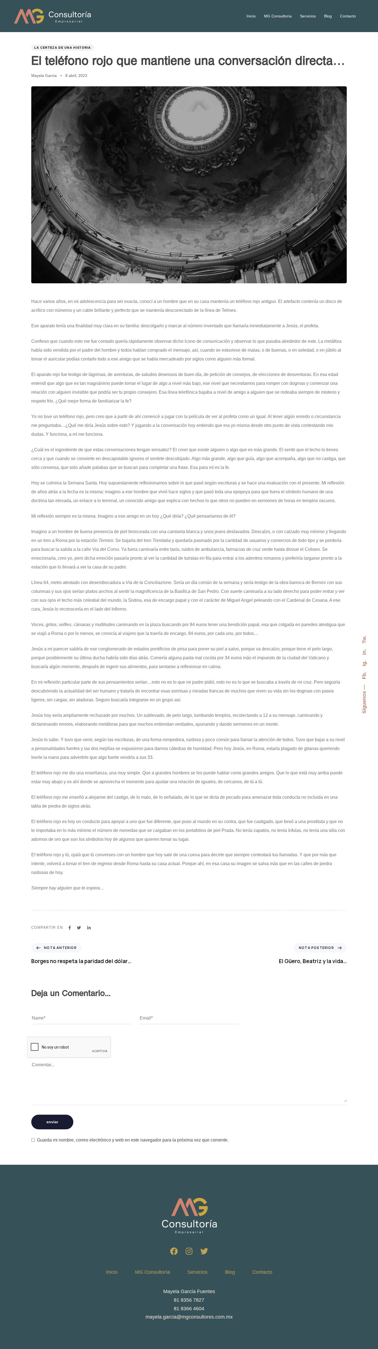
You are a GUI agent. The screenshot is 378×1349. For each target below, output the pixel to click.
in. (364, 652)
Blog (328, 16)
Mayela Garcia (44, 75)
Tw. (364, 640)
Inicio (251, 16)
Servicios (308, 16)
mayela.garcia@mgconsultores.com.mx (189, 1317)
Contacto (348, 16)
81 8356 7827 (189, 1300)
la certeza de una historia (62, 47)
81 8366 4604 (189, 1308)
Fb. (364, 675)
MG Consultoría (278, 16)
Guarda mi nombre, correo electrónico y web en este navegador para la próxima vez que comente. (133, 1140)
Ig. (364, 663)
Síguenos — (364, 699)
